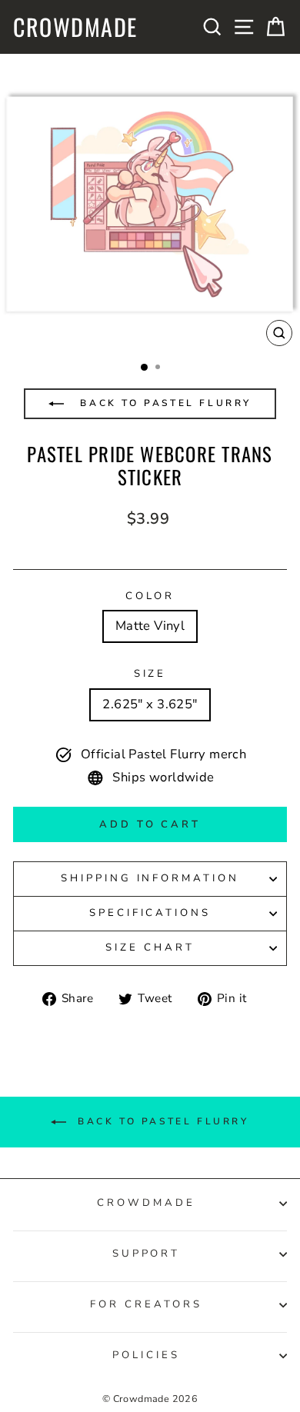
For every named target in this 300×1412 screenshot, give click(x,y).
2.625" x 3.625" (149, 704)
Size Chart (150, 947)
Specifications (150, 913)
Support (146, 1253)
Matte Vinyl (150, 625)
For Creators (146, 1304)
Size (150, 674)
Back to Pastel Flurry (163, 403)
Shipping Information (150, 878)
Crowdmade (75, 27)
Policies (146, 1355)
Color (150, 596)
